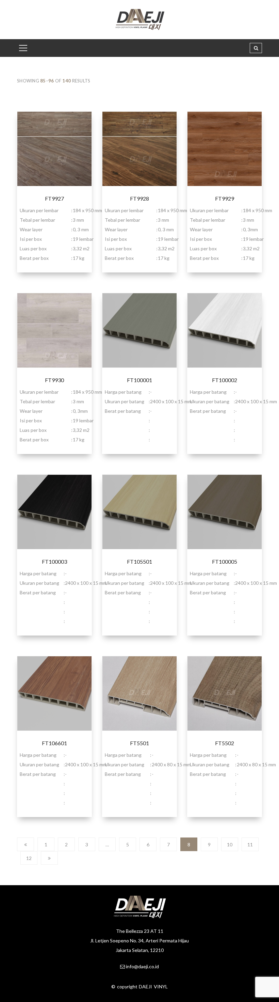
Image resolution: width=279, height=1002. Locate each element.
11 (250, 844)
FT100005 (224, 561)
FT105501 (139, 561)
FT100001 (139, 380)
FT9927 (54, 198)
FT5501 (139, 743)
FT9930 (54, 380)
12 (29, 858)
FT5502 (224, 743)
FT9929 (224, 198)
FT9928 (139, 198)
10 (229, 844)
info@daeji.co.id (142, 966)
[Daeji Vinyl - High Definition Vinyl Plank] (140, 19)
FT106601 (54, 743)
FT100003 (54, 561)
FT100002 (224, 380)
